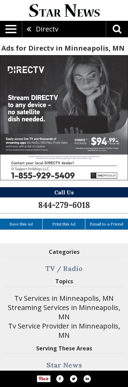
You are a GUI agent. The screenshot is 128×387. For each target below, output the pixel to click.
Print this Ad (63, 224)
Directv (47, 29)
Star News (64, 365)
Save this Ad (21, 224)
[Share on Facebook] (59, 379)
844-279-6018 (64, 205)
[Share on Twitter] (73, 379)
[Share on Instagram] (87, 379)
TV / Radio (64, 268)
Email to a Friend (106, 224)
